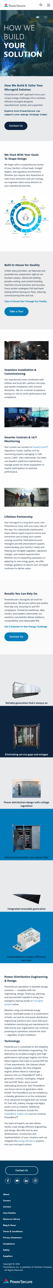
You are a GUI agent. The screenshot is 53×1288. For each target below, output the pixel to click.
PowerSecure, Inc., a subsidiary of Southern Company (27, 1267)
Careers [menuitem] (7, 1200)
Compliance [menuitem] (9, 1244)
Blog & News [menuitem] (9, 1225)
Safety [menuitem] (6, 1250)
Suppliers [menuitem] (8, 1256)
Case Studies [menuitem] (9, 1213)
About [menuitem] (6, 1194)
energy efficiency (26, 1141)
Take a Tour (16, 311)
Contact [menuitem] (7, 1207)
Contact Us (16, 125)
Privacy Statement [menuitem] (12, 1237)
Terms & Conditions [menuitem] (13, 1231)
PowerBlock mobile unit (16, 1114)
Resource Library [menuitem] (11, 1219)
